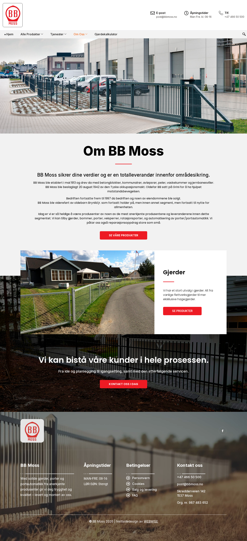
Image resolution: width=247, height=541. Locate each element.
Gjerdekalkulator (106, 34)
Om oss (79, 34)
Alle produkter (30, 34)
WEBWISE (151, 521)
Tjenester (56, 34)
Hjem (9, 34)
